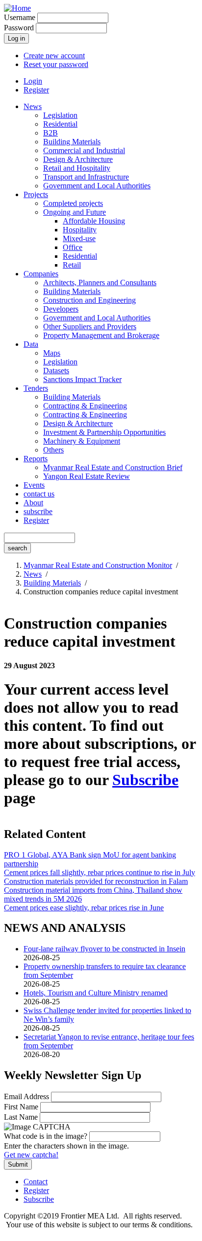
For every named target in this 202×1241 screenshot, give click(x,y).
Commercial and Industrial (84, 150)
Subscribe (145, 780)
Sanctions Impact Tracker (82, 379)
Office (72, 247)
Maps (51, 353)
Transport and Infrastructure (86, 177)
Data (31, 344)
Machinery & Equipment (81, 441)
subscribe (38, 511)
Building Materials (72, 141)
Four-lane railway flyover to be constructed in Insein (104, 949)
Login (33, 81)
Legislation (60, 115)
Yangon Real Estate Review (86, 476)
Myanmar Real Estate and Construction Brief (112, 467)
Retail (72, 265)
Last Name (21, 1117)
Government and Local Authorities (97, 185)
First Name (21, 1107)
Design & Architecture (78, 159)
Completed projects (73, 203)
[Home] (17, 8)
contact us (39, 494)
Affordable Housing (94, 221)
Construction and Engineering (89, 300)
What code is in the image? (45, 1136)
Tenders (36, 388)
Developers (60, 309)
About (33, 502)
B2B (50, 133)
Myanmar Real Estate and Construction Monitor (98, 565)
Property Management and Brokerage (101, 335)
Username (19, 17)
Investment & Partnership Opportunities (104, 432)
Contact (36, 1181)
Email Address (26, 1096)
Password (19, 27)
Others (53, 450)
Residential (60, 124)
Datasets (56, 370)
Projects (36, 194)
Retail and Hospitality (76, 168)
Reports (36, 458)
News (33, 106)
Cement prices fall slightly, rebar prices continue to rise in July (99, 872)
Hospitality (80, 230)
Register (36, 90)
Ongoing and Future (74, 212)
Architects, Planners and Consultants (99, 282)
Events (34, 485)
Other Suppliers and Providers (89, 326)
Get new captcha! (31, 1155)
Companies (41, 274)
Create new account (54, 55)
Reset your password (56, 64)
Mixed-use (79, 238)
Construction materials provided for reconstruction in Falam (96, 881)
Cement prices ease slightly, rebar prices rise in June (84, 907)
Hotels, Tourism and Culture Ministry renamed (96, 993)
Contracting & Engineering (85, 406)
